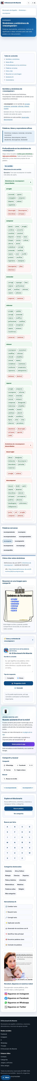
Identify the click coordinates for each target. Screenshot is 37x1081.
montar (18, 240)
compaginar (12, 198)
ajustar (19, 194)
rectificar (20, 250)
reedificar (11, 353)
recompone (21, 532)
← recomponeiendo (10, 788)
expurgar (19, 282)
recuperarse (22, 367)
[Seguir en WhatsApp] (17, 1002)
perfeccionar (20, 286)
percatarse (20, 423)
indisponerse (12, 506)
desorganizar (12, 266)
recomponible (8, 550)
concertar (20, 230)
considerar (19, 416)
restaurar (19, 328)
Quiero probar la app (18, 744)
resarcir (19, 409)
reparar (6, 108)
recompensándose (10, 536)
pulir (9, 289)
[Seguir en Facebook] (17, 998)
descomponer (8, 119)
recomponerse (8, 545)
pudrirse (11, 500)
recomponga (20, 545)
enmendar (14, 106)
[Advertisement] (18, 43)
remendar (19, 395)
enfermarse (23, 503)
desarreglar (25, 117)
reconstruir (22, 350)
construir (20, 233)
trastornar (11, 468)
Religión (21, 889)
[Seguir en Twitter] (17, 1007)
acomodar (11, 194)
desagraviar (22, 402)
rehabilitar (19, 357)
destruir (19, 376)
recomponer (6, 13)
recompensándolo (25, 536)
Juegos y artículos (6, 1062)
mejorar (10, 286)
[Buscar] (28, 3)
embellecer (11, 247)
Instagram (4, 1037)
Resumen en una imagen (13, 74)
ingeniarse (11, 260)
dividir (18, 486)
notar (22, 419)
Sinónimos (22, 10)
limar (26, 282)
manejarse (21, 260)
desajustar (18, 457)
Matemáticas (9, 884)
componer (7, 106)
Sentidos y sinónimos (12, 59)
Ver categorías (18, 813)
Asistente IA (9, 77)
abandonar (11, 428)
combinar (11, 230)
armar (17, 226)
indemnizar (11, 406)
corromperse (21, 496)
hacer (25, 236)
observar (11, 423)
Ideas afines (9, 62)
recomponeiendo (9, 532)
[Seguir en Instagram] (17, 993)
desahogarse (12, 503)
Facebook (4, 1034)
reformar (20, 106)
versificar (19, 257)
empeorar (11, 298)
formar (19, 236)
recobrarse (11, 367)
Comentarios (10, 80)
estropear (21, 214)
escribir (24, 254)
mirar (16, 419)
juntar (10, 512)
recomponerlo (19, 541)
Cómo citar (9, 71)
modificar (19, 318)
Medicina (20, 884)
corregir (20, 247)
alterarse (19, 500)
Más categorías (10, 893)
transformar (12, 331)
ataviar (18, 243)
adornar (10, 243)
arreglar (27, 104)
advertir (19, 413)
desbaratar (11, 461)
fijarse (10, 419)
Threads (3, 1046)
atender (10, 416)
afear (21, 266)
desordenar (12, 214)
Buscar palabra (18, 808)
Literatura (22, 880)
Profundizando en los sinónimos (16, 65)
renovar (10, 325)
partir (24, 486)
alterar (10, 457)
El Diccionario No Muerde (9, 1049)
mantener (20, 298)
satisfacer (11, 413)
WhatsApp (4, 1043)
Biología (8, 875)
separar (10, 489)
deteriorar (11, 270)
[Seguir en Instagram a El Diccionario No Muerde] (18, 966)
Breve (21, 678)
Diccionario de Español (9, 10)
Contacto (3, 1057)
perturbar (21, 464)
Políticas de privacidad (12, 1076)
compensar (11, 402)
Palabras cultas (10, 889)
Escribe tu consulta (10, 656)
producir (11, 257)
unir (16, 512)
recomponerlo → (28, 788)
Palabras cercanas (11, 68)
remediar (11, 409)
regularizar (11, 205)
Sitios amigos (5, 1065)
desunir (10, 486)
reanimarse (22, 363)
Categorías (4, 1060)
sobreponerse (22, 370)
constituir (11, 233)
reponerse (11, 370)
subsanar (18, 293)
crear (17, 254)
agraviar (19, 432)
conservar (11, 337)
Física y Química (10, 880)
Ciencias (16, 875)
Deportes (26, 875)
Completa (10, 678)
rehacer (26, 106)
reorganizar (19, 325)
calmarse (20, 515)
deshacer (11, 376)
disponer (11, 201)
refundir (10, 357)
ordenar (19, 201)
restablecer (12, 363)
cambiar (18, 311)
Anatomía (8, 871)
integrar (10, 240)
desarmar (19, 489)
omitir (10, 435)
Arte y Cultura (19, 871)
